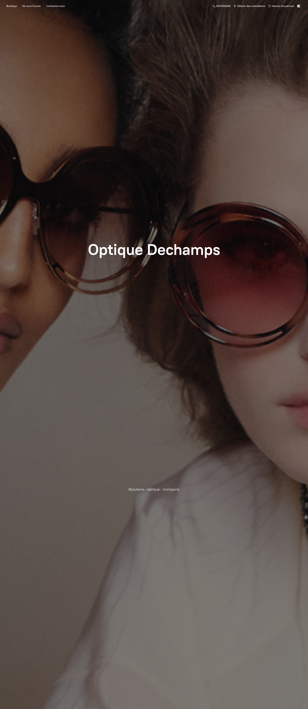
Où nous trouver (31, 6)
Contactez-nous (55, 6)
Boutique (11, 6)
